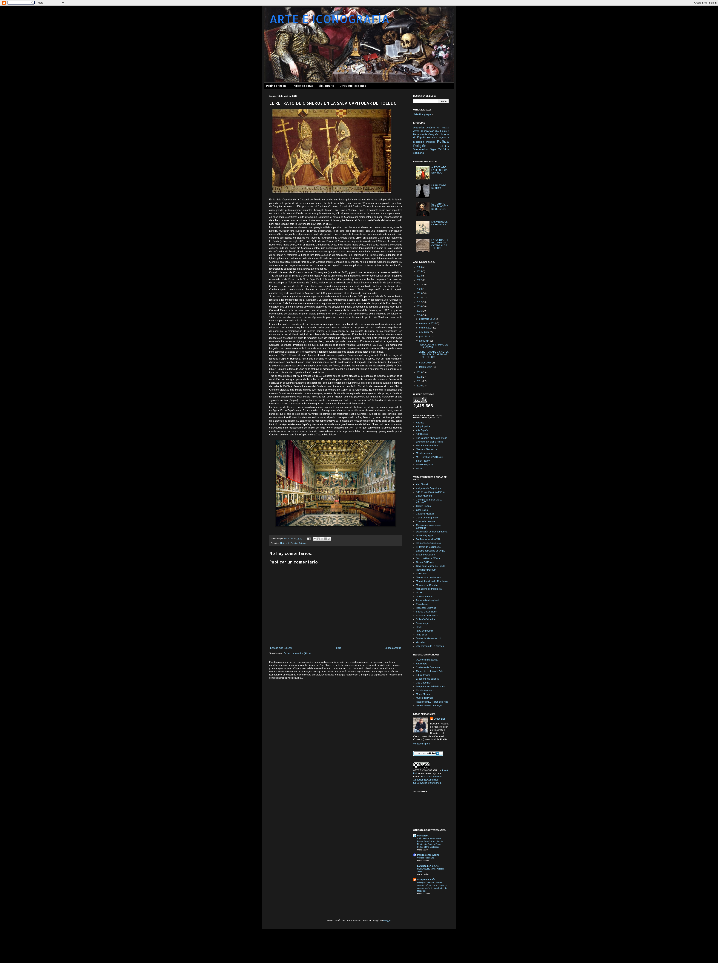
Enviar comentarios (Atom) (297, 653)
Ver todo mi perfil (421, 743)
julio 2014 (424, 332)
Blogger (387, 920)
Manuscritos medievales (428, 577)
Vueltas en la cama (425, 858)
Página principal (276, 85)
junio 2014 (425, 336)
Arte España (422, 430)
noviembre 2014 (427, 323)
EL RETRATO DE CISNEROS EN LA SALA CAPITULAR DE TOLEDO (434, 355)
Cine (437, 131)
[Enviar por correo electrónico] (315, 539)
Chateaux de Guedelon (428, 667)
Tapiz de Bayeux (424, 630)
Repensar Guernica (426, 608)
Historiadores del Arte (427, 445)
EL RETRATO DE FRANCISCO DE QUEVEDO (439, 206)
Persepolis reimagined (427, 600)
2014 (419, 315)
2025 (419, 271)
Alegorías (418, 127)
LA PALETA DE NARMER (438, 186)
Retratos (302, 543)
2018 (419, 297)
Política (443, 141)
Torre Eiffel (421, 634)
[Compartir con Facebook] (325, 539)
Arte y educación (426, 879)
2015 (419, 311)
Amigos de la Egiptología (428, 488)
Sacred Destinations (426, 611)
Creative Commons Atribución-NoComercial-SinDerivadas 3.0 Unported (427, 779)
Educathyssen (423, 675)
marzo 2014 (425, 362)
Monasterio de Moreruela (429, 589)
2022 (419, 280)
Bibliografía (326, 85)
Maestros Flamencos (426, 449)
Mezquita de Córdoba (427, 585)
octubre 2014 (426, 327)
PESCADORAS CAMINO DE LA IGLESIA (433, 346)
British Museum (424, 495)
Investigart (423, 835)
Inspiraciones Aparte (428, 855)
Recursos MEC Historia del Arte (432, 702)
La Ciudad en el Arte (428, 866)
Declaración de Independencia (431, 531)
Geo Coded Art (423, 682)
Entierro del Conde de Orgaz (430, 550)
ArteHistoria (422, 434)
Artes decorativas (423, 130)
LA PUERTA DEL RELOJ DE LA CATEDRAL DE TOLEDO (439, 244)
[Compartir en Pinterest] (329, 539)
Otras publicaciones (353, 85)
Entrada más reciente (281, 648)
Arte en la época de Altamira (430, 492)
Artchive (420, 422)
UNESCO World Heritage (429, 705)
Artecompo (421, 663)
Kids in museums (424, 690)
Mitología (418, 141)
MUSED (420, 592)
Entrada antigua (393, 648)
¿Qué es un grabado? (427, 659)
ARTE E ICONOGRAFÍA (329, 19)
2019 (419, 293)
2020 (419, 289)
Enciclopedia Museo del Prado (431, 438)
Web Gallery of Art (425, 464)
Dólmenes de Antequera (428, 543)
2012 (419, 377)
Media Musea (423, 694)
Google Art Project (425, 562)
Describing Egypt (424, 535)
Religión (419, 146)
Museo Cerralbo (424, 596)
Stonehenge (422, 623)
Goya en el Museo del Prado (430, 566)
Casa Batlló (422, 510)
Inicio (338, 648)
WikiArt (419, 468)
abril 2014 (424, 341)
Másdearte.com (424, 453)
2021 (419, 284)
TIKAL (419, 627)
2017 (419, 302)
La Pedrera (421, 573)
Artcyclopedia (423, 426)
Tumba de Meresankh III (428, 638)
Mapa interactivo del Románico (432, 581)
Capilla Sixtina (423, 506)
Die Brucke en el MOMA (428, 539)
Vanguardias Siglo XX (427, 149)
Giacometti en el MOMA (428, 558)
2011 (419, 381)
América (430, 127)
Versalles (420, 642)
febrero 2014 (426, 367)
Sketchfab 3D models (427, 615)
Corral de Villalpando (427, 517)
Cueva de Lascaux (425, 521)
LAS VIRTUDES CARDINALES (439, 223)
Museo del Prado (424, 698)
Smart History (423, 461)
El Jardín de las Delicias (428, 547)
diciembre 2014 (427, 319)
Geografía (433, 134)
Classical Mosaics (425, 513)
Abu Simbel (422, 484)
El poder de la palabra (427, 679)
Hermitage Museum (426, 570)
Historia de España (288, 543)
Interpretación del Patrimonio (430, 686)
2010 (419, 385)
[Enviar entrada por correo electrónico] (308, 538)
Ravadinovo (422, 604)
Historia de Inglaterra (438, 137)
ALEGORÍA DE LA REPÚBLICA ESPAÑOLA (439, 170)
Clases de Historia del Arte (429, 671)
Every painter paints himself (430, 441)
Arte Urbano (443, 128)
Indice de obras (303, 85)
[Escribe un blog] (318, 539)
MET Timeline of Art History (429, 457)
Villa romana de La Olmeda (430, 646)
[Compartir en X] (322, 539)
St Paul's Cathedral (425, 619)
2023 (419, 275)
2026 (419, 267)
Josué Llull (439, 719)
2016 (419, 306)
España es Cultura (425, 554)
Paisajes (430, 142)
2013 (419, 372)
